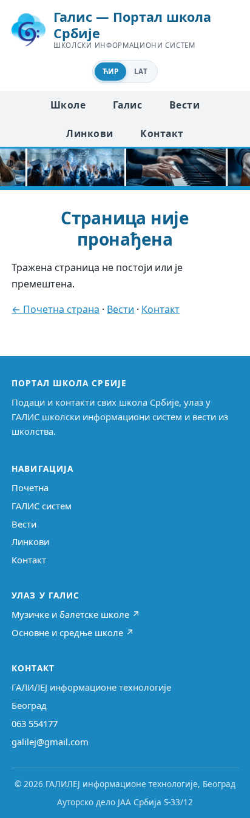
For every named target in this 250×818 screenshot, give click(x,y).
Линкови (89, 133)
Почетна (30, 487)
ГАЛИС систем (42, 506)
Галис (127, 105)
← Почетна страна (56, 309)
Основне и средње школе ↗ (73, 632)
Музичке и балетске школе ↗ (76, 614)
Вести (184, 105)
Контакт (161, 133)
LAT (140, 71)
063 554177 (35, 723)
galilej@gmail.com (50, 742)
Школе (68, 105)
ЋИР (110, 71)
